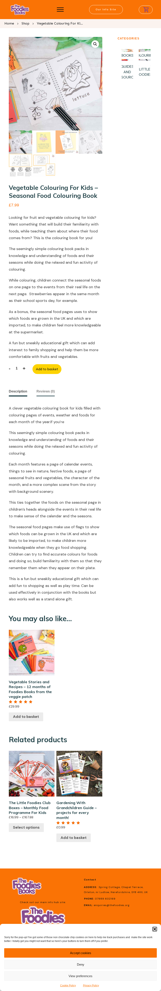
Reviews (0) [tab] (45, 391)
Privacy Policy (91, 985)
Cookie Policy (68, 985)
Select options (26, 827)
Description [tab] (18, 391)
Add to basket (47, 369)
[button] (155, 929)
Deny (80, 964)
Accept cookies (80, 953)
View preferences (80, 976)
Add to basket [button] (26, 716)
